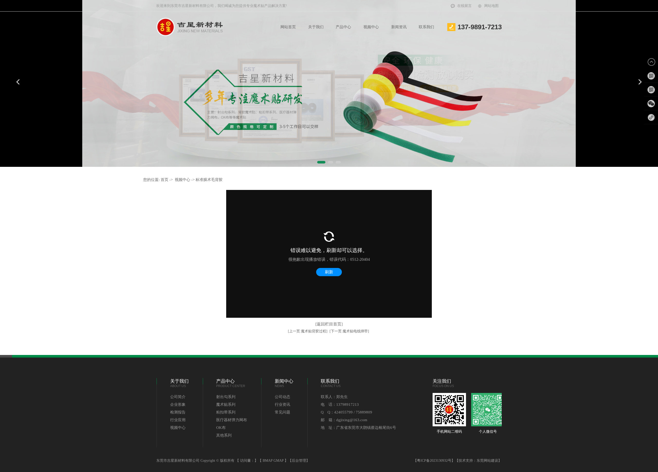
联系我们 (426, 27)
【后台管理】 (299, 461)
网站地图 (491, 6)
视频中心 (371, 27)
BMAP (267, 461)
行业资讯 (282, 404)
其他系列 (224, 435)
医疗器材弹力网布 (231, 420)
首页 (164, 180)
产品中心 (343, 27)
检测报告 (178, 412)
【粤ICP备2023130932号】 (434, 461)
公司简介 (178, 397)
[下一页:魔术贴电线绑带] (349, 331)
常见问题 (282, 412)
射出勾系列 (225, 397)
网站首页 (288, 27)
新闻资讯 (399, 27)
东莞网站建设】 (489, 461)
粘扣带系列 (225, 412)
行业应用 (178, 420)
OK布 (221, 428)
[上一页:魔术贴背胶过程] (307, 331)
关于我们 (316, 27)
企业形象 (178, 404)
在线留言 (464, 6)
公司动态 (282, 397)
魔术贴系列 (225, 404)
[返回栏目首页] (329, 324)
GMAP (278, 461)
